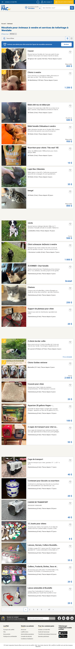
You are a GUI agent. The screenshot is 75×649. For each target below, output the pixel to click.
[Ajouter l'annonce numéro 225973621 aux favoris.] (70, 364)
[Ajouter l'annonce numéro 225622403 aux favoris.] (70, 406)
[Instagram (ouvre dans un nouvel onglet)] (68, 619)
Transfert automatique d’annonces (47, 634)
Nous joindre (6, 634)
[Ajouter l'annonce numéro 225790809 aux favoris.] (70, 385)
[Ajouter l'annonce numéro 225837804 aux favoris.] (70, 170)
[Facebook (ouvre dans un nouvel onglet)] (59, 619)
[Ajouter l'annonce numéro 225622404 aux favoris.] (70, 428)
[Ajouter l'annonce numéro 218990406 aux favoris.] (70, 482)
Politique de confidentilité (10, 636)
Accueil (3, 23)
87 (49, 609)
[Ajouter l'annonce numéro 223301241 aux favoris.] (70, 224)
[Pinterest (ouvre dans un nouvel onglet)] (63, 619)
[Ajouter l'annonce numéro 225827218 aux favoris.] (70, 267)
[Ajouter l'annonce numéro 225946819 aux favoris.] (70, 106)
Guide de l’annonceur (43, 632)
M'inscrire (52, 618)
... (45, 609)
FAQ (4, 632)
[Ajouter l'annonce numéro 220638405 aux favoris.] (70, 589)
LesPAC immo (24, 632)
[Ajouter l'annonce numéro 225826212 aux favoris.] (70, 288)
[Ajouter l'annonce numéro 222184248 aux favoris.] (70, 460)
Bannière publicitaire (43, 636)
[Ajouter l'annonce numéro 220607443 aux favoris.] (70, 546)
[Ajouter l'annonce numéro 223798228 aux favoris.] (70, 525)
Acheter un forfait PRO (44, 629)
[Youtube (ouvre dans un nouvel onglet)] (72, 619)
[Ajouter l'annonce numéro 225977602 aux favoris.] (70, 342)
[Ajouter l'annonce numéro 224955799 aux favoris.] (70, 503)
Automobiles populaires (27, 634)
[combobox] (55, 8)
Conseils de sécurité (26, 636)
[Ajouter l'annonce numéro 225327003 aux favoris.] (70, 192)
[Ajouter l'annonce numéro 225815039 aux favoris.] (70, 127)
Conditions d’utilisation (27, 638)
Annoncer (23, 629)
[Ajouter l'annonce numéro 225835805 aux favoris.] (70, 149)
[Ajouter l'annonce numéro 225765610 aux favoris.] (70, 245)
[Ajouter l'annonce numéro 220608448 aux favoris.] (70, 568)
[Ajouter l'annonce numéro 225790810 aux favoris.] (70, 310)
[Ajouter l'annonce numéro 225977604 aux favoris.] (70, 52)
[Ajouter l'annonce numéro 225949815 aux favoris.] (70, 73)
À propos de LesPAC (8, 629)
